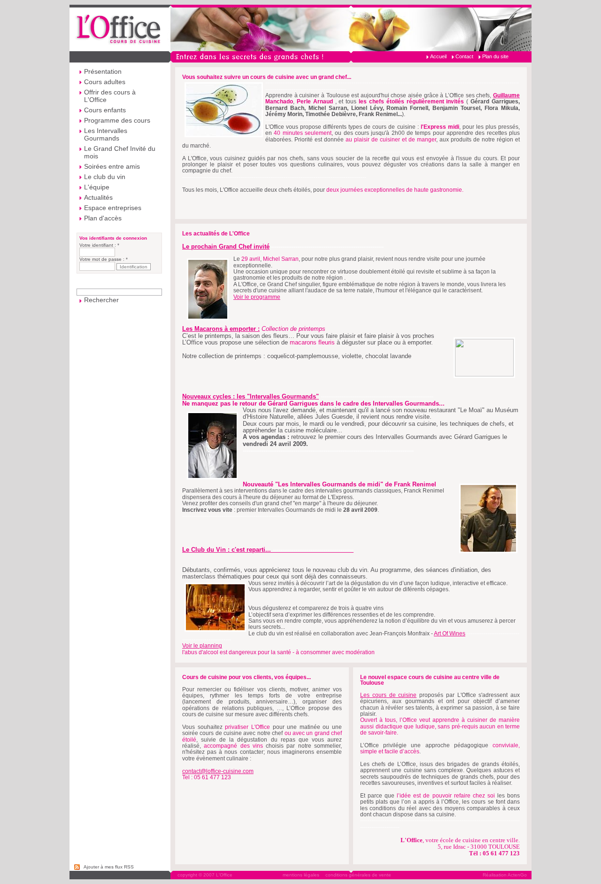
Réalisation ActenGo (505, 874)
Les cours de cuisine (388, 695)
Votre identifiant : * (99, 245)
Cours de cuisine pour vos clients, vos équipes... (246, 677)
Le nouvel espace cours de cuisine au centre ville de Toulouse (430, 680)
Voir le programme (256, 297)
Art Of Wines (449, 633)
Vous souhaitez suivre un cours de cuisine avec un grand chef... (266, 77)
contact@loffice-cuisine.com (218, 771)
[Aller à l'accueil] (300, 28)
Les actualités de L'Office (216, 233)
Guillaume (506, 95)
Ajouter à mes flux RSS (109, 866)
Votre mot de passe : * (103, 259)
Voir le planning (202, 645)
